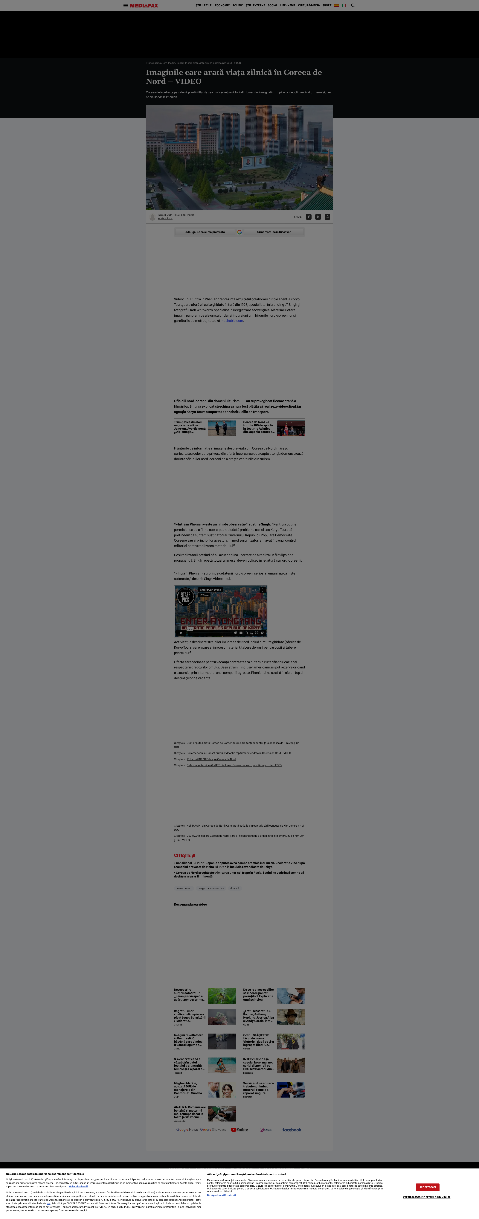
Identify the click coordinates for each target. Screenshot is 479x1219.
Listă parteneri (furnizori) (221, 1195)
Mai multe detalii (78, 1186)
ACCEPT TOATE (427, 1187)
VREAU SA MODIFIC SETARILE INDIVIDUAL (427, 1197)
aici (48, 1203)
